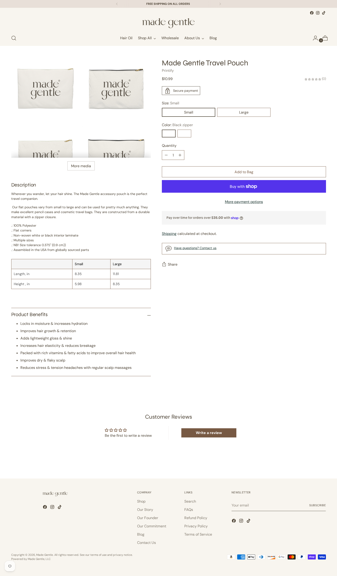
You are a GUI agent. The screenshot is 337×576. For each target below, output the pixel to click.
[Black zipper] (169, 134)
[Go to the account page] (313, 38)
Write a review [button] (209, 432)
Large (244, 112)
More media (81, 166)
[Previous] (117, 4)
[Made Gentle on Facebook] (312, 13)
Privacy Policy (196, 526)
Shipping (169, 233)
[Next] (220, 4)
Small (188, 112)
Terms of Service (198, 534)
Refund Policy (195, 517)
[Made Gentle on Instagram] (318, 13)
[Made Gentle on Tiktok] (324, 13)
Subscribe (317, 505)
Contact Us (146, 542)
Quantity (169, 145)
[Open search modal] (13, 38)
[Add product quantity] (166, 155)
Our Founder (147, 517)
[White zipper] (184, 134)
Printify (168, 70)
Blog (140, 534)
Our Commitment (151, 526)
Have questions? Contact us (195, 248)
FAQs (188, 509)
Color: (177, 125)
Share (172, 264)
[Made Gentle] (168, 23)
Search (190, 501)
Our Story (145, 509)
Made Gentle (44, 555)
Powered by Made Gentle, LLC (31, 559)
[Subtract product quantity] (180, 155)
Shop (141, 501)
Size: (170, 103)
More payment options (244, 202)
